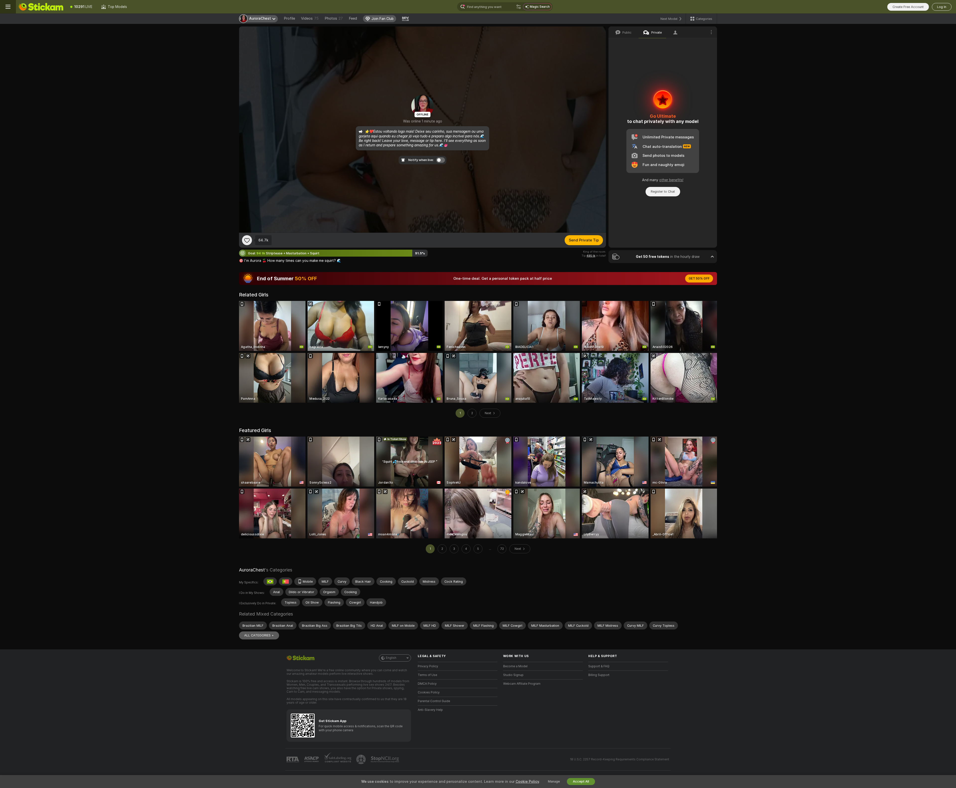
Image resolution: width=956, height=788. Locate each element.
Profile (289, 18)
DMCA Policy (427, 683)
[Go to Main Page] (41, 6)
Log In (941, 7)
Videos (310, 18)
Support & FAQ (598, 666)
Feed (353, 18)
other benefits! (671, 180)
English (391, 658)
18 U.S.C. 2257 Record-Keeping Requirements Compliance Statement (619, 759)
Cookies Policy (429, 692)
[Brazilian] (270, 581)
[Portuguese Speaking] (285, 581)
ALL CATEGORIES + (259, 635)
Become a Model (515, 666)
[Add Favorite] (247, 240)
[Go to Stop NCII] (385, 759)
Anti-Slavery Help (430, 710)
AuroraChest (252, 569)
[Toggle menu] (8, 6)
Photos (334, 18)
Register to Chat (663, 191)
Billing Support (598, 675)
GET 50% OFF (699, 278)
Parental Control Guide (434, 701)
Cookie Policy (527, 782)
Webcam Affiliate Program (521, 683)
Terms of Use (427, 675)
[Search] (518, 6)
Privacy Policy (428, 666)
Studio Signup (513, 675)
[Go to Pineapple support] (361, 759)
